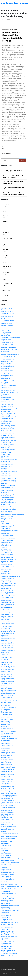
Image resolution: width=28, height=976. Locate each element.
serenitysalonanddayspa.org (9, 322)
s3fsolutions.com (5, 423)
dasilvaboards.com (6, 587)
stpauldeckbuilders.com (7, 814)
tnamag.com (4, 750)
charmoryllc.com (5, 571)
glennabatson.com (6, 588)
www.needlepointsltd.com (8, 824)
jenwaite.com (4, 921)
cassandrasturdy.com (7, 557)
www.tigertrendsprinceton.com (9, 792)
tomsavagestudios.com (7, 513)
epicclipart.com (5, 368)
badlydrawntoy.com (6, 778)
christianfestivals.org (6, 668)
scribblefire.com (5, 532)
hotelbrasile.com (5, 394)
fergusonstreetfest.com (7, 898)
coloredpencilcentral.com (8, 437)
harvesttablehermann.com (8, 416)
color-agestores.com (6, 542)
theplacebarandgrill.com (7, 723)
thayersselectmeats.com (7, 754)
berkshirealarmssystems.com (9, 459)
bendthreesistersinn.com (8, 693)
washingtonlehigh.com (7, 841)
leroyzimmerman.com (7, 924)
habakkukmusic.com (6, 781)
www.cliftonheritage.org (7, 829)
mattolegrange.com (6, 664)
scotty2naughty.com (6, 626)
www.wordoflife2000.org (8, 449)
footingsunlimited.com (7, 816)
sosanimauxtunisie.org (7, 375)
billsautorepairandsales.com (9, 893)
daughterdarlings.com (7, 316)
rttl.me (3, 945)
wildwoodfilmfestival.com (8, 391)
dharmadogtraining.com (8, 941)
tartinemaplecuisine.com (8, 650)
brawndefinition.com (6, 594)
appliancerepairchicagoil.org (9, 349)
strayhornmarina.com (7, 590)
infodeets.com (5, 318)
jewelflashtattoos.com (7, 361)
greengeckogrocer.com (7, 497)
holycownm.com (5, 705)
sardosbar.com (5, 456)
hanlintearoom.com (6, 917)
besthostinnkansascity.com (8, 950)
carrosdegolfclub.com (7, 418)
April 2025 (5, 255)
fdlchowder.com (5, 823)
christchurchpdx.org (6, 600)
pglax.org (3, 685)
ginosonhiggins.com (6, 675)
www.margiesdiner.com (7, 821)
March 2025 (6, 261)
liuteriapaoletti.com (6, 688)
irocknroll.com (5, 447)
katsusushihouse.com (7, 614)
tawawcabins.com (6, 452)
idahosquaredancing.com (8, 451)
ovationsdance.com (6, 518)
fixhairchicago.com (6, 735)
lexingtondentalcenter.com (8, 502)
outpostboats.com (6, 549)
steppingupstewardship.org (8, 838)
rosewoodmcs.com (6, 854)
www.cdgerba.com (6, 883)
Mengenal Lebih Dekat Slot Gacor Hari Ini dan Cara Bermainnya (13, 176)
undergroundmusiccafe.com (9, 953)
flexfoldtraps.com (6, 804)
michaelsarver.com (6, 495)
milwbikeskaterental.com (8, 680)
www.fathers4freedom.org (8, 793)
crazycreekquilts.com (7, 597)
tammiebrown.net (6, 659)
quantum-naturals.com (7, 895)
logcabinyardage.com (7, 771)
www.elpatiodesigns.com (8, 878)
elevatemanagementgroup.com (9, 922)
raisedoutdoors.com (6, 442)
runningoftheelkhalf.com (8, 797)
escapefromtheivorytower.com (9, 427)
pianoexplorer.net (6, 864)
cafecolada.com (5, 563)
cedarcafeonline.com (6, 323)
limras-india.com (5, 310)
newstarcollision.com (7, 490)
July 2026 (5, 210)
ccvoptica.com (5, 840)
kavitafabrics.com (6, 702)
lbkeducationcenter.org (7, 525)
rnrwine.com (4, 929)
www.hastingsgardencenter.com (10, 862)
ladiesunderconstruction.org (9, 408)
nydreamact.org (5, 358)
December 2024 (7, 278)
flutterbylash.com (6, 915)
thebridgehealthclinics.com (8, 761)
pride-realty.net (5, 912)
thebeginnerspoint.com (7, 566)
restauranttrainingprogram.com (10, 508)
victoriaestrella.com (6, 712)
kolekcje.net (4, 521)
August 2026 (6, 204)
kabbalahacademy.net (7, 487)
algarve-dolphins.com (7, 671)
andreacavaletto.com (7, 537)
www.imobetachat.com (7, 774)
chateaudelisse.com (6, 387)
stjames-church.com (6, 625)
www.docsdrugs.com (7, 819)
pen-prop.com (5, 790)
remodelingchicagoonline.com (9, 833)
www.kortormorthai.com (8, 807)
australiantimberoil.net (7, 411)
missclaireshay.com (6, 308)
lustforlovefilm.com (6, 607)
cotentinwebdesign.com (7, 404)
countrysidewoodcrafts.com (8, 347)
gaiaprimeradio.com (6, 657)
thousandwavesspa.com (7, 714)
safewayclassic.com (6, 346)
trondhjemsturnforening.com (9, 888)
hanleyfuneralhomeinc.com (8, 478)
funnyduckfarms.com (7, 919)
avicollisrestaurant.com (7, 719)
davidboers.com (5, 773)
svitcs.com (4, 742)
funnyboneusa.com (6, 697)
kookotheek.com (5, 382)
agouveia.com (5, 934)
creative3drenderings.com (8, 767)
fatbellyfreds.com (6, 876)
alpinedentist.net (5, 378)
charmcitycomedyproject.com (9, 630)
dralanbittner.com (6, 463)
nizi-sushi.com (5, 654)
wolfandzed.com (5, 847)
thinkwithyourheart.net (7, 444)
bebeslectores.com (6, 409)
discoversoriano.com (6, 564)
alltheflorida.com (5, 903)
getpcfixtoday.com (6, 363)
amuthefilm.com (5, 606)
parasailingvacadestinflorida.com (10, 910)
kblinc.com (4, 468)
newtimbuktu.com (6, 332)
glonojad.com (5, 621)
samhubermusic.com (7, 955)
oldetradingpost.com (7, 406)
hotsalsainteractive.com (7, 320)
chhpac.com (4, 940)
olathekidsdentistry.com (7, 477)
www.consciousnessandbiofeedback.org (12, 859)
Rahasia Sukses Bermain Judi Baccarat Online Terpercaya (13, 188)
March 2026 (6, 221)
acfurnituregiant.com (7, 325)
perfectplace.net (5, 528)
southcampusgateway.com (8, 385)
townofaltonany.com (6, 683)
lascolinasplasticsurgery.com (9, 828)
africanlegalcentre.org (7, 613)
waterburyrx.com (5, 724)
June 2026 (5, 215)
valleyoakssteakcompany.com (9, 731)
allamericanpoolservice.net (8, 509)
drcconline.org (5, 721)
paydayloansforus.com (7, 342)
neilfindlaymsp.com (6, 718)
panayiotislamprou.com (7, 384)
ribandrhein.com (5, 520)
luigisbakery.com (5, 843)
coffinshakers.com (6, 637)
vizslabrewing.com (6, 461)
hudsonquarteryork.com (8, 879)
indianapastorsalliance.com (8, 730)
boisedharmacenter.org (7, 540)
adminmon (5, 150)
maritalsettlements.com (7, 678)
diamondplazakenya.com (8, 890)
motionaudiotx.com (6, 943)
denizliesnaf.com (5, 736)
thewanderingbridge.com (8, 642)
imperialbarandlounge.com (8, 440)
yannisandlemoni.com (7, 465)
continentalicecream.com (8, 595)
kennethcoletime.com (7, 645)
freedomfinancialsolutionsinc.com (10, 802)
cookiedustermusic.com (7, 699)
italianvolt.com (5, 458)
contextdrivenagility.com (7, 633)
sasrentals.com (5, 492)
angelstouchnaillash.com (8, 485)
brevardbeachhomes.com (8, 425)
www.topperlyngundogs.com (9, 795)
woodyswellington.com (7, 874)
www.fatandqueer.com (7, 809)
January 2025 (6, 272)
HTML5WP (4, 973)
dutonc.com (4, 661)
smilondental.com (6, 489)
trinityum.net (4, 867)
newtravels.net (5, 341)
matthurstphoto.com (7, 902)
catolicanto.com (5, 523)
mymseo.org (4, 938)
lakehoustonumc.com (7, 779)
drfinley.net (4, 926)
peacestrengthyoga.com (7, 800)
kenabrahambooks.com (7, 602)
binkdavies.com (5, 599)
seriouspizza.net (5, 743)
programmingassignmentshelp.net (10, 337)
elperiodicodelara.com (7, 311)
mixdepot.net (4, 852)
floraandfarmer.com (6, 421)
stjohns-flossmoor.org (7, 695)
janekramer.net (5, 652)
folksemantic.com (6, 454)
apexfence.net (5, 957)
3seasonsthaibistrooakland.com (10, 530)
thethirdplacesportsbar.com (8, 871)
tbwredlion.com (5, 891)
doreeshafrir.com (5, 628)
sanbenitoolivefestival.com (8, 559)
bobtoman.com (5, 373)
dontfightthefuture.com (7, 434)
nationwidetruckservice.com (9, 707)
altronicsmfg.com (6, 334)
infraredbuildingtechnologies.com (10, 415)
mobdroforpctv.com (6, 556)
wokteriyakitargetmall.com (8, 501)
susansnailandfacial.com (7, 788)
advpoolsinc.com (5, 726)
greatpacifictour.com (6, 711)
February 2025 (7, 266)
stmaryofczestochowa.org (8, 638)
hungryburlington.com (7, 647)
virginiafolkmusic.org (7, 516)
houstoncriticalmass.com (8, 575)
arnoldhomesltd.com (6, 435)
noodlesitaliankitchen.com (8, 356)
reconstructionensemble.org (9, 700)
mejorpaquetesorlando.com (8, 480)
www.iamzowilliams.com (7, 860)
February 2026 (7, 227)
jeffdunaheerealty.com (7, 798)
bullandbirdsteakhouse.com (8, 826)
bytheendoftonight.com (7, 551)
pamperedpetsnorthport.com (9, 471)
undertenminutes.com (7, 327)
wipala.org (4, 544)
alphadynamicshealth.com (8, 914)
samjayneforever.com (7, 900)
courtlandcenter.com (6, 716)
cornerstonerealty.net (7, 857)
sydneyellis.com (5, 504)
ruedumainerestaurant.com (8, 618)
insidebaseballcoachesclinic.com (10, 905)
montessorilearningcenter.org (9, 3)
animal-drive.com (5, 749)
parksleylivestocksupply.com (9, 539)
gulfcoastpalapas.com (7, 759)
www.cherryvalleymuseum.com (9, 403)
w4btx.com (4, 483)
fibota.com (4, 881)
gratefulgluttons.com (7, 554)
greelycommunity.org (7, 616)
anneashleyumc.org (6, 810)
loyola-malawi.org (6, 545)
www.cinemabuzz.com (7, 850)
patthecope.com (5, 740)
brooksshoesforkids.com (8, 752)
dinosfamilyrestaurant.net (8, 413)
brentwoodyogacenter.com (8, 835)
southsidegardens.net (7, 866)
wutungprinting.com (6, 676)
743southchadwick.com (7, 428)
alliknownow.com (6, 580)
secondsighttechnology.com (8, 494)
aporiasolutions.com (6, 755)
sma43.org (4, 831)
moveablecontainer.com (7, 399)
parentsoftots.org (6, 766)
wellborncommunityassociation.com (11, 389)
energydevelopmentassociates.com (10, 420)
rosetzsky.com (5, 619)
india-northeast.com (6, 430)
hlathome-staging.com (7, 499)
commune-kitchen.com (7, 604)
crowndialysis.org (6, 506)
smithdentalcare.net (6, 952)
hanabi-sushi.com (6, 845)
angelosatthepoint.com (7, 728)
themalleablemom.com (7, 644)
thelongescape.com (6, 662)
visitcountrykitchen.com (7, 669)
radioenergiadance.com (7, 380)
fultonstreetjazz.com (6, 396)
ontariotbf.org (5, 351)
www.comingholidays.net (8, 568)
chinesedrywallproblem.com (9, 692)
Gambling (5, 295)
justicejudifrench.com (7, 640)
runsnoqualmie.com (6, 817)
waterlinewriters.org (6, 762)
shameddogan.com (6, 764)
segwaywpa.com (5, 757)
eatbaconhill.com (5, 335)
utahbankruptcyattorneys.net (9, 446)
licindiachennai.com (6, 315)
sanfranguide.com (6, 570)
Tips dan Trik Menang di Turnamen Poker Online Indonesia (12, 171)
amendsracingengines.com (8, 805)
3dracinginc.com (5, 573)
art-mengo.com (5, 656)
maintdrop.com (5, 372)
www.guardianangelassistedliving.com (11, 886)
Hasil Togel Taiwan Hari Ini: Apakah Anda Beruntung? (13, 182)
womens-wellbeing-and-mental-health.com (12, 514)
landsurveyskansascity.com (8, 812)
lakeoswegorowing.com (7, 931)
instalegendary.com (6, 353)
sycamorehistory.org (6, 855)
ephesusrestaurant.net (7, 872)
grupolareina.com (6, 401)
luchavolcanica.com (6, 704)
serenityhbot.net (5, 785)
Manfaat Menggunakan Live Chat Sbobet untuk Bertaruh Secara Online (13, 193)
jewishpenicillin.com (6, 511)
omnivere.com (5, 329)
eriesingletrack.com (6, 470)
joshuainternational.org (7, 786)
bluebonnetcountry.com (7, 366)
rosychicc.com (5, 547)
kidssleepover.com (6, 339)
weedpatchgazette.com (7, 466)
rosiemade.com (5, 473)
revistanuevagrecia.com (7, 623)
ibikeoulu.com (5, 635)
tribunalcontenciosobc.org (8, 583)
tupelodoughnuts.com (7, 475)
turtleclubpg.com (5, 709)
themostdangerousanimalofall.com (10, 576)
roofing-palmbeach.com (7, 432)
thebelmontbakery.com (7, 344)
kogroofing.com (5, 377)
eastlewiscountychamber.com (9, 582)
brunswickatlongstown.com (8, 649)
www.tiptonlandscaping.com (9, 836)
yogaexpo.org (5, 533)
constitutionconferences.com (9, 738)
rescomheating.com (6, 946)
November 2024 (7, 283)
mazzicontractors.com (7, 869)
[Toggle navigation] (26, 3)
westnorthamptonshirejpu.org (9, 392)
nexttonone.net (5, 783)
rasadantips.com (5, 330)
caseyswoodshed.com (7, 733)
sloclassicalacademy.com (8, 585)
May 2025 (5, 249)
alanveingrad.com (6, 673)
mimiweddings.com (6, 948)
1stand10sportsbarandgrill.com (9, 482)
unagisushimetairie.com (7, 360)
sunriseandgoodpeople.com (8, 690)
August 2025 (6, 244)
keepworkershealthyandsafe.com (10, 354)
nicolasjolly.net (5, 609)
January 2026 (6, 232)
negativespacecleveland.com (9, 687)
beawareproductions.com (8, 631)
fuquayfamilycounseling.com (9, 933)
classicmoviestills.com (7, 561)
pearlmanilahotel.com (7, 370)
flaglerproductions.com (7, 592)
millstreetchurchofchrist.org (9, 909)
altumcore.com (5, 747)
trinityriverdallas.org (6, 526)
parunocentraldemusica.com (9, 884)
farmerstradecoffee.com (7, 769)
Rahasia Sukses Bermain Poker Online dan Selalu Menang (12, 36)
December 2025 (7, 238)
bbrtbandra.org (5, 365)
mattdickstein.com (6, 776)
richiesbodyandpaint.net (7, 313)
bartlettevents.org (6, 397)
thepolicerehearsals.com (8, 578)
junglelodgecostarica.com (8, 666)
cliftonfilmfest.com (6, 439)
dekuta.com (4, 848)
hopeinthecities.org (6, 552)
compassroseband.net (7, 745)
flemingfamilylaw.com (7, 928)
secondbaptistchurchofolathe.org (10, 936)
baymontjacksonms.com (7, 681)
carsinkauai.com (5, 907)
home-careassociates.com (8, 535)
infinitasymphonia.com (7, 611)
